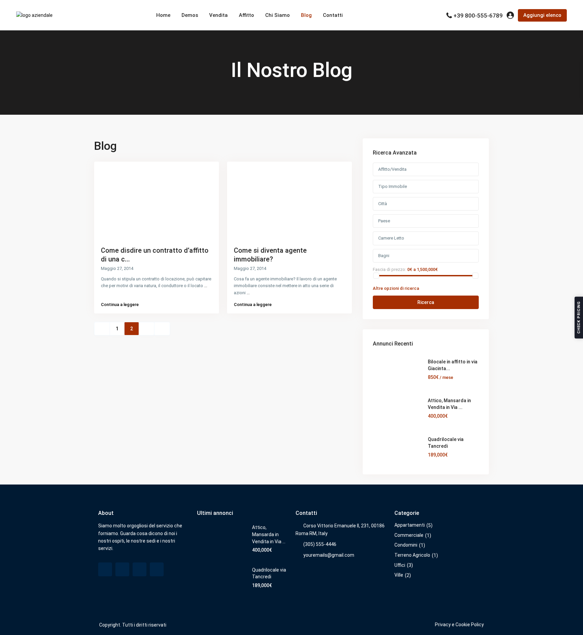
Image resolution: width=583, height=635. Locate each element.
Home (163, 15)
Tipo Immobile (392, 186)
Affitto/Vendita (392, 169)
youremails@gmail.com (328, 555)
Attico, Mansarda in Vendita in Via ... (268, 534)
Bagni (383, 255)
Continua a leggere (120, 304)
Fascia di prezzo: (389, 269)
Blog (306, 15)
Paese (384, 220)
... (205, 285)
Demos (190, 15)
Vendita (218, 15)
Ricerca (425, 302)
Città (382, 203)
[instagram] (157, 569)
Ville (398, 575)
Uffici (399, 565)
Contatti (333, 15)
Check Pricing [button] (579, 317)
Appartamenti (409, 525)
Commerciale (408, 535)
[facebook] (105, 569)
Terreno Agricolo (412, 555)
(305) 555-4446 (319, 544)
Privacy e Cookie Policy (459, 624)
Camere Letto (391, 238)
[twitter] (122, 569)
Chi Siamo (277, 15)
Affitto (246, 15)
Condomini (405, 545)
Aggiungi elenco (542, 15)
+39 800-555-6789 (478, 15)
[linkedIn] (139, 569)
